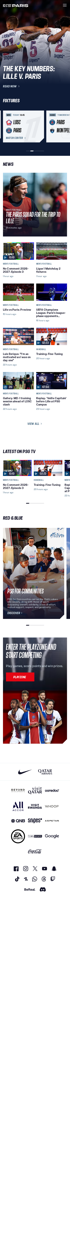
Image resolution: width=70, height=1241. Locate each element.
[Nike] (25, 772)
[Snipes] (35, 820)
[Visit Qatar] (35, 790)
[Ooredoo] (52, 790)
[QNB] (18, 820)
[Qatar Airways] (45, 772)
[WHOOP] (52, 806)
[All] (18, 806)
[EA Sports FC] (18, 836)
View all (33, 423)
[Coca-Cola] (35, 851)
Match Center (14, 137)
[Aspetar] (52, 820)
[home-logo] (15, 5)
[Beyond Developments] (18, 790)
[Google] (52, 836)
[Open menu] (65, 5)
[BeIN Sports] (35, 836)
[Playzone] (20, 676)
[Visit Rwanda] (35, 806)
